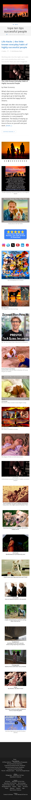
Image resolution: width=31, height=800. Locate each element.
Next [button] (27, 150)
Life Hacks (25, 786)
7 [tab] (16, 160)
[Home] (6, 34)
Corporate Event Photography (20, 762)
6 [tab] (14, 160)
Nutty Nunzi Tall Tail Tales (15, 223)
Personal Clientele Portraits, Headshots (14, 767)
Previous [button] (3, 150)
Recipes (14, 786)
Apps (23, 788)
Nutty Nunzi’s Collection (15, 777)
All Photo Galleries (6, 762)
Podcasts (18, 788)
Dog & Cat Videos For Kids (8, 785)
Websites (12, 788)
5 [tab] (12, 160)
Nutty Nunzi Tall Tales (18, 775)
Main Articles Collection (15, 790)
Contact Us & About (8, 794)
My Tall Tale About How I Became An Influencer (15, 342)
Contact (15, 793)
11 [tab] (24, 160)
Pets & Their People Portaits (22, 770)
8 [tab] (18, 160)
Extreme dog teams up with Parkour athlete (15, 731)
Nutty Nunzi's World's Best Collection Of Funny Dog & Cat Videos (15, 370)
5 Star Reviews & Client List (21, 794)
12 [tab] (26, 160)
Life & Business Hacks (17, 51)
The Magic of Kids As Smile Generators (12, 457)
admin (4, 51)
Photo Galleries (15, 761)
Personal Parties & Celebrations (14, 764)
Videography (9, 775)
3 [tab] (8, 160)
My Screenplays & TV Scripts (15, 280)
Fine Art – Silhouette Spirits (8, 770)
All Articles (7, 781)
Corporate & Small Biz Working (14, 769)
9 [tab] (20, 160)
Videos (15, 774)
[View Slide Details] (15, 150)
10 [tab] (22, 160)
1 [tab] (4, 160)
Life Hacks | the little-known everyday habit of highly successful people (14, 44)
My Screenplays (22, 783)
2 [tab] (6, 160)
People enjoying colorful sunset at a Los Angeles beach (15, 193)
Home (14, 759)
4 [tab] (10, 160)
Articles (15, 780)
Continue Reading (8, 131)
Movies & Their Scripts (21, 785)
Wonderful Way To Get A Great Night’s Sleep (14, 402)
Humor (6, 788)
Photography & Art (6, 786)
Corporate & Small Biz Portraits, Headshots (14, 765)
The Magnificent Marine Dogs (10, 309)
